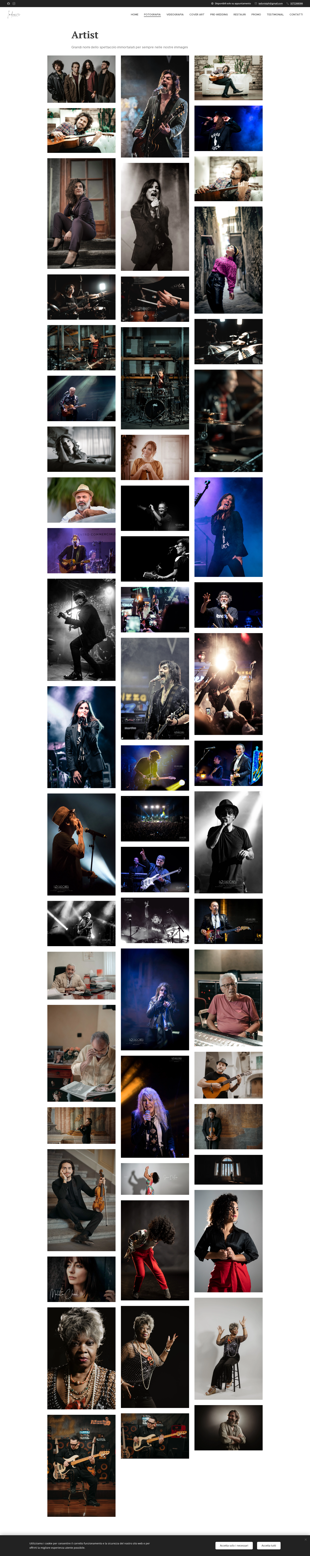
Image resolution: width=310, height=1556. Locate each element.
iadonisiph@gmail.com (271, 3)
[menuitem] (135, 14)
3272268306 (296, 3)
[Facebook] (8, 4)
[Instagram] (14, 4)
